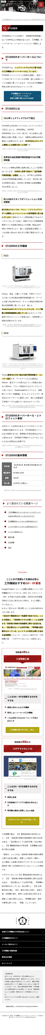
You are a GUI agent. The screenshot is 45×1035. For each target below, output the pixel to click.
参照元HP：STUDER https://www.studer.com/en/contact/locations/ (22, 490)
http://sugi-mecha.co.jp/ (30, 778)
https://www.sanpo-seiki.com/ (29, 688)
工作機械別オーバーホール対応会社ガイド (23, 521)
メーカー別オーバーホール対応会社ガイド (23, 527)
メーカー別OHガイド (15, 532)
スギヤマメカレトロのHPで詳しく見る (22, 821)
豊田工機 (11, 537)
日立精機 (11, 542)
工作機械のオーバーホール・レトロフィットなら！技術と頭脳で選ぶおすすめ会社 (22, 96)
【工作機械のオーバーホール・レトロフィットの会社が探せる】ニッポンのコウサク (24, 514)
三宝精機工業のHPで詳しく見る (22, 730)
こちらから (31, 997)
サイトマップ (7, 963)
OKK (9, 548)
